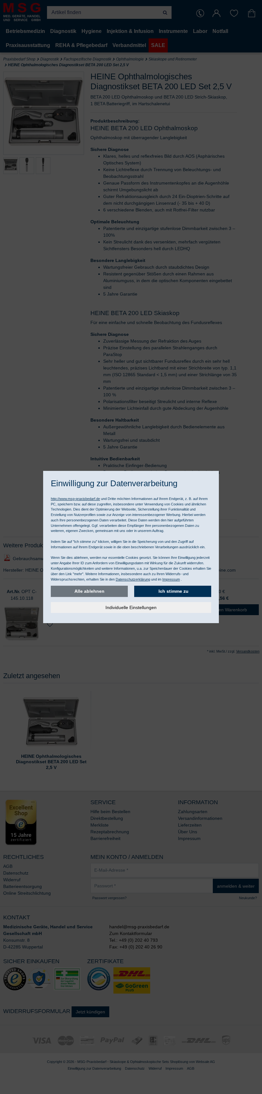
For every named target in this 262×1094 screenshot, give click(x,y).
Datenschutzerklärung (133, 579)
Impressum (171, 579)
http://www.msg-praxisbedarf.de (75, 499)
